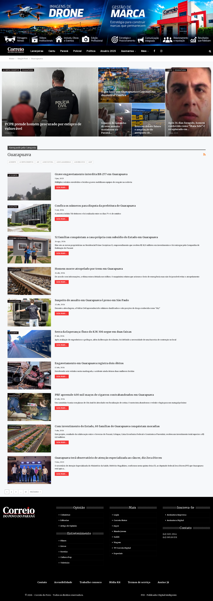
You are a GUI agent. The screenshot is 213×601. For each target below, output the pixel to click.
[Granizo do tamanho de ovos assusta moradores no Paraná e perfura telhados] (115, 120)
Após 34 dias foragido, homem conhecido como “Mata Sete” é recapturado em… (186, 126)
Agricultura (47, 162)
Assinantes (127, 51)
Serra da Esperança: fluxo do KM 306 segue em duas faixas (93, 331)
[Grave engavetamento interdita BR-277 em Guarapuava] (29, 186)
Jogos (116, 526)
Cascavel (103, 70)
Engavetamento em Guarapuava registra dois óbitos (89, 363)
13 (26, 492)
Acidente (12, 162)
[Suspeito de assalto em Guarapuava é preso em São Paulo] (29, 312)
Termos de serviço (139, 582)
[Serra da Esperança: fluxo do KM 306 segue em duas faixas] (29, 344)
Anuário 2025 (108, 51)
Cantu (52, 51)
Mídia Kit (114, 582)
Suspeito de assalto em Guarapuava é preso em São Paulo (92, 300)
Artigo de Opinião (68, 526)
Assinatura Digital (175, 520)
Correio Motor (120, 520)
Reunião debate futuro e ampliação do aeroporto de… (148, 129)
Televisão (64, 563)
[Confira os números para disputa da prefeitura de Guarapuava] (29, 218)
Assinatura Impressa (176, 515)
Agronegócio (79, 162)
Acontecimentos (11, 70)
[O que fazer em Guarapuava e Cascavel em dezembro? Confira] (131, 85)
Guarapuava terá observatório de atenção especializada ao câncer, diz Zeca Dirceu (108, 457)
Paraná (64, 51)
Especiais (118, 553)
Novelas (64, 552)
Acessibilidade (63, 582)
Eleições (13, 207)
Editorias (64, 520)
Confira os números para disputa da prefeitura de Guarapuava (95, 205)
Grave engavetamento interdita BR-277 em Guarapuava (91, 174)
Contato (42, 582)
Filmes (63, 541)
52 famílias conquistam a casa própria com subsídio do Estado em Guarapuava (106, 237)
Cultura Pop (66, 557)
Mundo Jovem (120, 531)
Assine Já (163, 582)
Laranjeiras (37, 51)
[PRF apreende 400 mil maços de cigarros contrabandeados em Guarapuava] (29, 407)
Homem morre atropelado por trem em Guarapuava (89, 268)
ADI (38, 162)
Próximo (34, 492)
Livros (63, 546)
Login (116, 515)
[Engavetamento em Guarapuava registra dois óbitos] (29, 375)
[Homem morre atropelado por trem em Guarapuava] (29, 281)
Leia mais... (61, 187)
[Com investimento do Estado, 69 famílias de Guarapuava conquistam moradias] (29, 438)
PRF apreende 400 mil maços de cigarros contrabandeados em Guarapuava (104, 394)
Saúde (116, 537)
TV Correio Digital (122, 548)
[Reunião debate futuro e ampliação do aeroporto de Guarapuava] (148, 120)
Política (91, 51)
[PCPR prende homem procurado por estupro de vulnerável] (50, 102)
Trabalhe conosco (91, 582)
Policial (77, 51)
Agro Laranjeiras (64, 162)
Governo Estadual (17, 238)
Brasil (12, 459)
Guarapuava (27, 70)
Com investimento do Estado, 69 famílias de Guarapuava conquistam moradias (107, 426)
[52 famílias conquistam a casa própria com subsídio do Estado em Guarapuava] (29, 249)
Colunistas (65, 515)
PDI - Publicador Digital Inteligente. (159, 595)
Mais (144, 51)
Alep (90, 162)
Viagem (117, 542)
